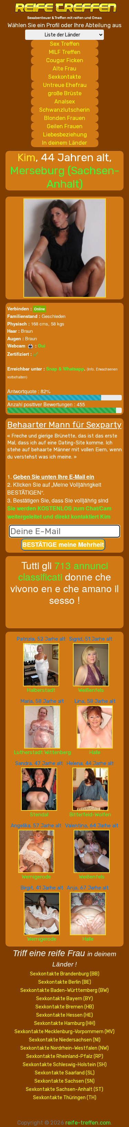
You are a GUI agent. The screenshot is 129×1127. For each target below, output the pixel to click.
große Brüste (65, 93)
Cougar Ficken (64, 60)
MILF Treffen (64, 52)
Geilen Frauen (65, 126)
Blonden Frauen (64, 118)
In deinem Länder (64, 143)
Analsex (64, 101)
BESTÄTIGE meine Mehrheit (63, 544)
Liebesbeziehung (65, 134)
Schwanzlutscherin (64, 110)
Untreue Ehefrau (65, 85)
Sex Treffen (64, 44)
